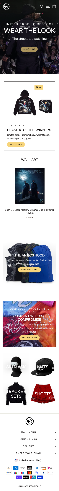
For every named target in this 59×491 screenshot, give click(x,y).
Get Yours (16, 144)
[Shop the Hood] (29, 263)
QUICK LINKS (28, 439)
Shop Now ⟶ (29, 337)
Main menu (28, 432)
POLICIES (29, 446)
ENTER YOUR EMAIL (29, 453)
